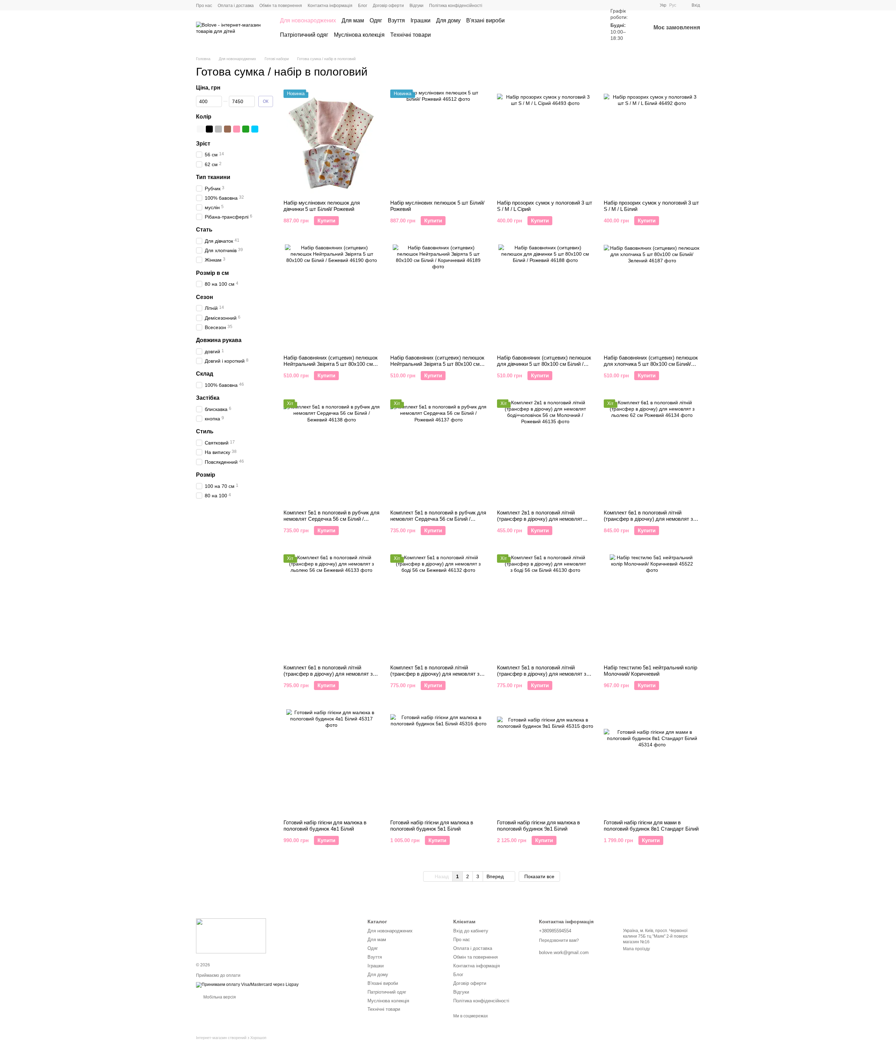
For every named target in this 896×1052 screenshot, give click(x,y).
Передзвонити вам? (559, 940)
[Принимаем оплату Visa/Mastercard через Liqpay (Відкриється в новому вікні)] (247, 984)
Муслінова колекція (359, 35)
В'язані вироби (485, 20)
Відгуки (417, 5)
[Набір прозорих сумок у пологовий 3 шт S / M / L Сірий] (545, 142)
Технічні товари (410, 35)
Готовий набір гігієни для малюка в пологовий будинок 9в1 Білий (538, 825)
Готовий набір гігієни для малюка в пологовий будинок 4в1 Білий (325, 825)
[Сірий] (218, 129)
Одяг (376, 20)
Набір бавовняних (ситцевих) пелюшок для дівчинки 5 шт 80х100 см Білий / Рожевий (544, 364)
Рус (672, 5)
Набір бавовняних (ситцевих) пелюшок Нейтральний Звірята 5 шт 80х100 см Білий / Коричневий (437, 364)
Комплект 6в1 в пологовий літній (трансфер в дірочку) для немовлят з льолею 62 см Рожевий (648, 519)
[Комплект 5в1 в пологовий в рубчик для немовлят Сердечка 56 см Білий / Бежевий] (332, 451)
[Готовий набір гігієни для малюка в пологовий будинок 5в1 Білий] (438, 761)
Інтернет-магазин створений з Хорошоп (231, 1038)
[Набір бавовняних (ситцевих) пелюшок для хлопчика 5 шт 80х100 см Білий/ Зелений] (652, 296)
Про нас (204, 5)
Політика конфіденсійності (455, 5)
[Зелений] (245, 129)
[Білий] (200, 129)
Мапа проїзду (636, 948)
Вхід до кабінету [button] (470, 930)
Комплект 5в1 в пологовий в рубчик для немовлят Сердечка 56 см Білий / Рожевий (438, 519)
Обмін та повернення (280, 5)
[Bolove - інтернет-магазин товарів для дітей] (231, 935)
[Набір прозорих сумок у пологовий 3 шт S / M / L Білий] (652, 142)
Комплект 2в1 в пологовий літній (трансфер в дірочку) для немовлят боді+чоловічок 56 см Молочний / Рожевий (539, 522)
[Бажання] (589, 28)
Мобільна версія (219, 997)
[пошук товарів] (564, 28)
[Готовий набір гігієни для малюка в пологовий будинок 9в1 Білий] (545, 761)
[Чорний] (209, 129)
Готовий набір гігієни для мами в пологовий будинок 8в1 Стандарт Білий (651, 825)
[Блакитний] (255, 129)
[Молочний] (264, 129)
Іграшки (420, 20)
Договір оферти (388, 5)
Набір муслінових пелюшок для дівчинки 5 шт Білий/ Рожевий (322, 206)
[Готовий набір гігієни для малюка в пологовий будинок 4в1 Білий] (332, 761)
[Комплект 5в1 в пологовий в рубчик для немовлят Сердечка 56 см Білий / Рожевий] (438, 451)
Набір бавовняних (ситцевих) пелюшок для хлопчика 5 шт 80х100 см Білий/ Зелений (651, 364)
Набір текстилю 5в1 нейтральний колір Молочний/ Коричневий (650, 670)
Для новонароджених (308, 20)
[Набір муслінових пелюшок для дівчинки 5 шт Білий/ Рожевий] (332, 142)
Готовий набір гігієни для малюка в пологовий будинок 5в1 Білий (431, 825)
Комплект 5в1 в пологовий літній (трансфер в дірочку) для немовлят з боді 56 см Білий (541, 673)
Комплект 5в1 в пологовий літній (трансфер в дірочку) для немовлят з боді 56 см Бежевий (434, 673)
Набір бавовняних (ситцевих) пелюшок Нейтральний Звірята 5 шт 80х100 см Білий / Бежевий (331, 364)
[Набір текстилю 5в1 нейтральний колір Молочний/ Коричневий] (652, 606)
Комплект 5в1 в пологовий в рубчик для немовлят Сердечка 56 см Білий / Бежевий (331, 519)
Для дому (448, 20)
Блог (362, 5)
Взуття (396, 20)
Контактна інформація (330, 5)
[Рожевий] (236, 129)
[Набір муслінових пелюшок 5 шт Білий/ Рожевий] (438, 142)
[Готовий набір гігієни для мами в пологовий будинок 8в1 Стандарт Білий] (652, 761)
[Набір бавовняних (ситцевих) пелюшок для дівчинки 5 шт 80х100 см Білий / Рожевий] (545, 296)
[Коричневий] (227, 129)
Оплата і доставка (236, 5)
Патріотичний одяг (304, 35)
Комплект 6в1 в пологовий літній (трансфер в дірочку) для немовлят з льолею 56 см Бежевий (328, 673)
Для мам (353, 20)
